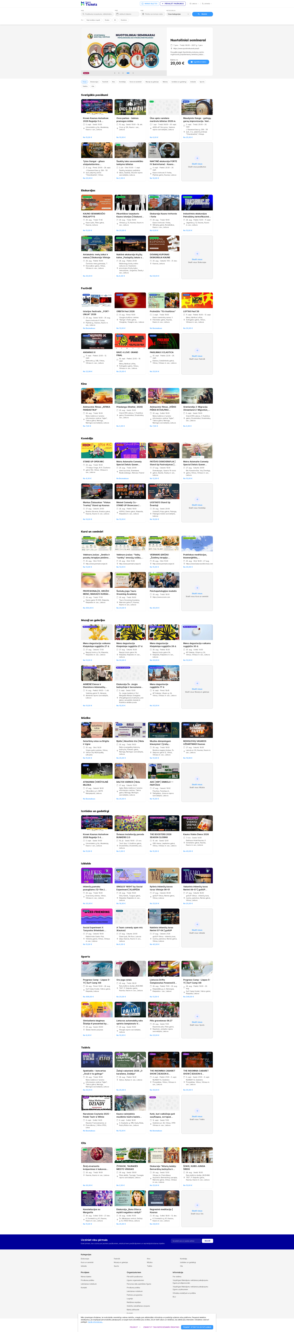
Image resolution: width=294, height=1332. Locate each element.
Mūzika (149, 1262)
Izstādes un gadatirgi (188, 1262)
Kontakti (84, 1288)
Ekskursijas (85, 1259)
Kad (116, 10)
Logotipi (130, 1299)
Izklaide (84, 1266)
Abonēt (207, 1241)
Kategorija (171, 10)
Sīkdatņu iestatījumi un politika (184, 1293)
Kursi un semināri (87, 1262)
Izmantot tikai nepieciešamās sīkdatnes (161, 1327)
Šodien (107, 20)
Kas (82, 10)
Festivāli (117, 1259)
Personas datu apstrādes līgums (139, 1284)
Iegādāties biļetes (200, 66)
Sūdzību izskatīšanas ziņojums (138, 1306)
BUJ (174, 1297)
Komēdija (183, 1259)
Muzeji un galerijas (121, 1262)
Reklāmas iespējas (134, 1302)
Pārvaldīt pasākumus (172, 3)
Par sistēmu (177, 1277)
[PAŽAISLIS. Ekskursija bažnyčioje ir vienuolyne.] (124, 48)
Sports (116, 1266)
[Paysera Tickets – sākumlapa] (89, 4)
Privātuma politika (87, 1280)
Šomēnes (124, 20)
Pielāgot (135, 1327)
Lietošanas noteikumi (89, 1284)
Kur (142, 10)
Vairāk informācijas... (95, 1322)
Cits (181, 1266)
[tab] (115, 73)
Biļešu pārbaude (133, 1310)
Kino (148, 1259)
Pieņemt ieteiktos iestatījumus (197, 1327)
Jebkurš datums (125, 14)
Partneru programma (134, 1295)
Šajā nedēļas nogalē (93, 20)
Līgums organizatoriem (135, 1280)
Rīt (115, 20)
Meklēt (204, 14)
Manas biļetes (149, 3)
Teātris (149, 1266)
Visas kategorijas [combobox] (174, 14)
